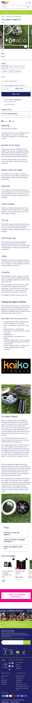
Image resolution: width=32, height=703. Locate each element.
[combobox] (16, 7)
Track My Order (19, 662)
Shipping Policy (19, 680)
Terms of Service (14, 702)
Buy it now (16, 94)
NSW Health (4, 682)
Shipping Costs (6, 109)
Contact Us (18, 666)
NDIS (2, 678)
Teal (11, 71)
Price (3, 53)
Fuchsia (5, 71)
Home (2, 16)
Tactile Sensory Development (13, 16)
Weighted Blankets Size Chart (22, 686)
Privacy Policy (5, 702)
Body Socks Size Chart (21, 684)
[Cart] (26, 2)
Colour (3, 63)
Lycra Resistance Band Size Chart (22, 689)
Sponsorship (4, 684)
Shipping (10, 85)
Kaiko (3, 22)
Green (16, 66)
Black (4, 66)
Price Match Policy (20, 678)
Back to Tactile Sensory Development (17, 595)
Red (22, 66)
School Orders (4, 680)
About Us (18, 664)
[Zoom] (25, 46)
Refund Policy (19, 682)
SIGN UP (27, 642)
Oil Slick (18, 71)
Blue (10, 66)
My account (18, 668)
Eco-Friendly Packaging (9, 113)
